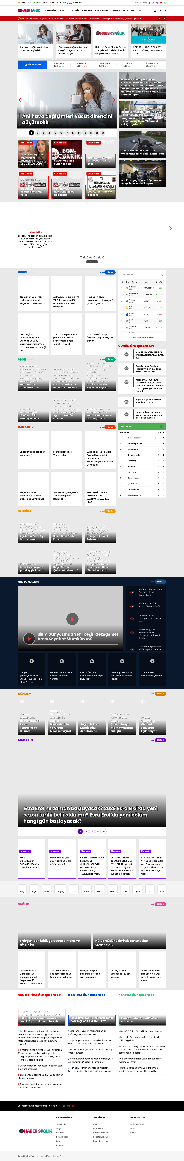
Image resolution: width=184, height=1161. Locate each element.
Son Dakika (50, 10)
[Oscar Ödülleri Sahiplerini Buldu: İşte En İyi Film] (92, 661)
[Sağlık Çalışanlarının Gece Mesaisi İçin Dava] (125, 408)
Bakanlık (87, 10)
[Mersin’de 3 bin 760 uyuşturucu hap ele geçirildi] (100, 198)
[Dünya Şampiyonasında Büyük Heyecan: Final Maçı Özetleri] (132, 646)
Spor (125, 10)
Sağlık (63, 10)
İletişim (133, 1074)
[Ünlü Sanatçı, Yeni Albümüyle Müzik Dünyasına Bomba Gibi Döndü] (132, 629)
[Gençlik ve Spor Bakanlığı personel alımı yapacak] (92, 921)
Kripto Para (98, 1074)
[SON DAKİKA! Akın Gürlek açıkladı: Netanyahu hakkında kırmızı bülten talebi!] (66, 167)
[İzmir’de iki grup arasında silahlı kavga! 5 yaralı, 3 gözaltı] (100, 284)
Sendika (115, 10)
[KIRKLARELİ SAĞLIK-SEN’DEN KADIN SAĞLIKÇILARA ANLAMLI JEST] (148, 34)
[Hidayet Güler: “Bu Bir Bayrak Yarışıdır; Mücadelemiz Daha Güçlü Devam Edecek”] (110, 34)
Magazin (74, 10)
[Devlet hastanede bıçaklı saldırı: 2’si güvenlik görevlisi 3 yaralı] (152, 921)
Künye (133, 1078)
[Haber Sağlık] (29, 10)
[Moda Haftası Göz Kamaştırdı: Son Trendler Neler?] (132, 615)
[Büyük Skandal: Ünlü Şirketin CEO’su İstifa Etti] (132, 604)
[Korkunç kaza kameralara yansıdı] (152, 661)
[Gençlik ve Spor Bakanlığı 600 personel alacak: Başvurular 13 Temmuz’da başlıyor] (31, 921)
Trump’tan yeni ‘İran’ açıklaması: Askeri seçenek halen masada (52, 18)
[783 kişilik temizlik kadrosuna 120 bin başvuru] (122, 921)
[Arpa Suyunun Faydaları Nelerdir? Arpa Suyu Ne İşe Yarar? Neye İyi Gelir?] (125, 371)
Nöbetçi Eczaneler (101, 1082)
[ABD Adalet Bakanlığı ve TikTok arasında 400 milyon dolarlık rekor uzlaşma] (66, 284)
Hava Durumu (99, 1069)
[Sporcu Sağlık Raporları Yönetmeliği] (33, 439)
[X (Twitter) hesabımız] (153, 2)
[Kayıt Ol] (155, 11)
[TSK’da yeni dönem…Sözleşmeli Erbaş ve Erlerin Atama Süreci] (62, 921)
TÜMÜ (92, 262)
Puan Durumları (100, 1086)
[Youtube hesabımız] (161, 2)
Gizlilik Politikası (137, 1069)
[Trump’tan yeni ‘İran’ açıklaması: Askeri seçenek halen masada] (33, 284)
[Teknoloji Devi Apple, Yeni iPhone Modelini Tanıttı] (122, 661)
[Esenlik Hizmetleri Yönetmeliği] (66, 439)
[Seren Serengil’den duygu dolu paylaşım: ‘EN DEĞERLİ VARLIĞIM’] (33, 167)
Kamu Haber (101, 10)
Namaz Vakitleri (100, 1078)
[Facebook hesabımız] (149, 2)
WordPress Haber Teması (54, 1101)
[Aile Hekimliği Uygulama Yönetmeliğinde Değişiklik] (66, 480)
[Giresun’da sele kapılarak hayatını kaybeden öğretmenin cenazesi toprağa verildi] (33, 198)
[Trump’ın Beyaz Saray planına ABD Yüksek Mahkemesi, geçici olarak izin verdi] (66, 322)
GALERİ (25, 2)
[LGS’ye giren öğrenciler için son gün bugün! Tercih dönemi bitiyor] (73, 34)
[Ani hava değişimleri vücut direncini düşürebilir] (35, 34)
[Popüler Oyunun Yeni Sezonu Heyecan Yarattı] (62, 661)
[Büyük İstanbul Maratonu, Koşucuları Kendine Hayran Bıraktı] (132, 590)
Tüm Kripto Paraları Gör (142, 337)
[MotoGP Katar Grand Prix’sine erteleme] (142, 961)
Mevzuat (136, 10)
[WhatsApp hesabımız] (165, 2)
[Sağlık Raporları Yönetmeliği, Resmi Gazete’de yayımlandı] (33, 480)
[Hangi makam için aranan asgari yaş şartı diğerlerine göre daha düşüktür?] (125, 420)
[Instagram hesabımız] (157, 2)
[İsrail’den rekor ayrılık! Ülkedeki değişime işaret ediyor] (100, 322)
